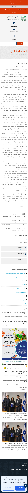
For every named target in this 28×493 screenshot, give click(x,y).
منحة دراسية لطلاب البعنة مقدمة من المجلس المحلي (15, 322)
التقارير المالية (23, 303)
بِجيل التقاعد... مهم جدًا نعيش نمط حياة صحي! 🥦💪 (14, 365)
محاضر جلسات (22, 296)
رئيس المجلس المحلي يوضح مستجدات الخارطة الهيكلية (15, 381)
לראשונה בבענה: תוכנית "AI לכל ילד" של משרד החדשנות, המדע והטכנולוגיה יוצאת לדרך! (16, 414)
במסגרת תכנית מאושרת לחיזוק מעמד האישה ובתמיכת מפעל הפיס (14, 313)
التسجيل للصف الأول (21, 277)
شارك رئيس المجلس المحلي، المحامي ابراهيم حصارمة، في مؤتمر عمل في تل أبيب (15, 444)
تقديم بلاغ (20, 43)
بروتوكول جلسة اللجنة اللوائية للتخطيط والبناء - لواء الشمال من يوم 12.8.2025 (15, 372)
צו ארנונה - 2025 (23, 387)
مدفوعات (6, 9)
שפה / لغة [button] (14, 6)
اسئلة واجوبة (13, 9)
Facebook (14, 39)
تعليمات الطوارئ (21, 9)
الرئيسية (25, 54)
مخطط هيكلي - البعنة (21, 292)
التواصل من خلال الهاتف (14, 31)
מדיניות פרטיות (11, 484)
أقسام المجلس (18, 54)
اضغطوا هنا (24, 240)
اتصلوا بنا (14, 12)
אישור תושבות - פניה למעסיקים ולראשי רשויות (16, 273)
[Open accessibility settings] (25, 486)
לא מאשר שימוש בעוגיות (8, 488)
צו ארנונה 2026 (22, 284)
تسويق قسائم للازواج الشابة (19, 288)
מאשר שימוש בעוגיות (20, 488)
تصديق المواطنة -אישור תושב (19, 281)
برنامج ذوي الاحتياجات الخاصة (19, 300)
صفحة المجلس (14, 37)
